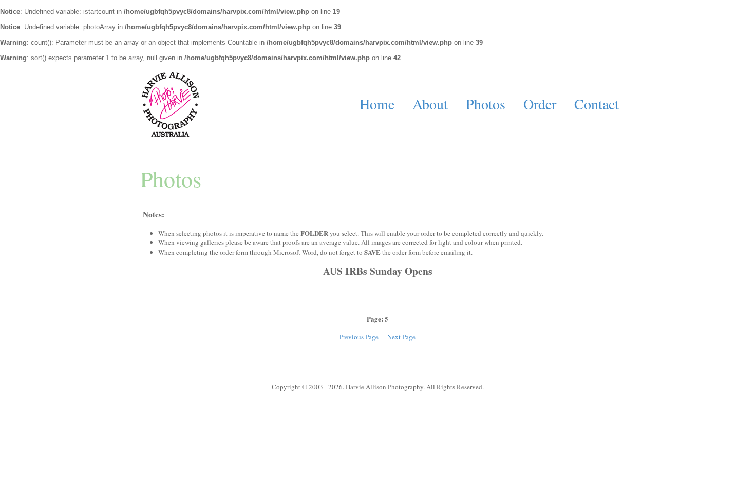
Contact (596, 104)
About (430, 104)
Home (377, 104)
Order (539, 104)
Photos (485, 104)
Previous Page (359, 337)
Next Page (401, 337)
